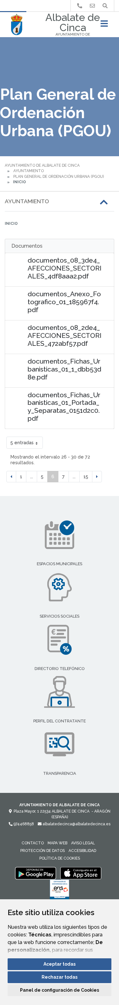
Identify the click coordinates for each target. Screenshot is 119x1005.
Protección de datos (42, 850)
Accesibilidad (82, 850)
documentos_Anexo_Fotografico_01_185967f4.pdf (64, 302)
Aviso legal (83, 843)
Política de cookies (59, 858)
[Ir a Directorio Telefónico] (79, 6)
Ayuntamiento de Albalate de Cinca (42, 165)
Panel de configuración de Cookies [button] (59, 990)
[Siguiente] (97, 476)
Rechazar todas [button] (59, 977)
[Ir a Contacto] (92, 6)
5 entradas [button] (22, 442)
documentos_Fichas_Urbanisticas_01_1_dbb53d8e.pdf (64, 369)
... (31, 476)
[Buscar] (105, 6)
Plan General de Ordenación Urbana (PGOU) (58, 176)
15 (85, 476)
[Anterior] (11, 476)
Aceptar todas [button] (59, 964)
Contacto (33, 843)
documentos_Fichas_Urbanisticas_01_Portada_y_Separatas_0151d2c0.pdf (64, 407)
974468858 (23, 824)
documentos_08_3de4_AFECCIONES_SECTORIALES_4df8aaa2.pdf (65, 268)
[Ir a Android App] (35, 873)
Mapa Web (57, 843)
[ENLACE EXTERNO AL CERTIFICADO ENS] (59, 891)
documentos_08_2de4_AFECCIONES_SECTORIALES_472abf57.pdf (65, 335)
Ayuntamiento (28, 171)
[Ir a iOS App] (81, 873)
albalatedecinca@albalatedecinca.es (76, 824)
